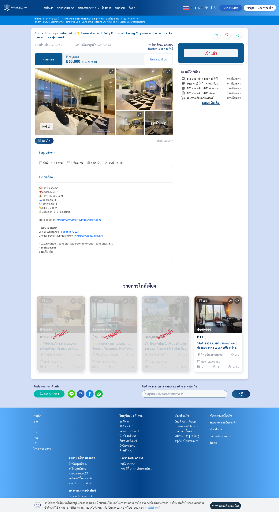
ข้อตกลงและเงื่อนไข (221, 415)
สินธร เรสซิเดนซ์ (128, 440)
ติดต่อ (131, 7)
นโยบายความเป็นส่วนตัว (223, 422)
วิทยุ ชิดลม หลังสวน (131, 415)
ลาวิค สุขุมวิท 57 (77, 468)
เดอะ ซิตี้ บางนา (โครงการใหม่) (136, 468)
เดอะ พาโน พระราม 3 (80, 496)
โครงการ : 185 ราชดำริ (160, 48)
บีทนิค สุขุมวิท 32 (78, 463)
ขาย (36, 421)
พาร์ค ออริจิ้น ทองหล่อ (80, 478)
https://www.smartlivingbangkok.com (79, 219)
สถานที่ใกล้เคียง (190, 71)
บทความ (120, 7)
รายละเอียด (46, 177)
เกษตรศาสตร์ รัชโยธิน (186, 426)
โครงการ (106, 7)
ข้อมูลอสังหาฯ (47, 152)
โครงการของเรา (42, 448)
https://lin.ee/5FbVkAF (89, 235)
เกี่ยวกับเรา (216, 429)
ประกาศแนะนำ (65, 7)
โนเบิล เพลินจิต (128, 436)
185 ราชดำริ (130, 18)
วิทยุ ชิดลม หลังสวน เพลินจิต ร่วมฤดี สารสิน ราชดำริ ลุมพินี (92, 18)
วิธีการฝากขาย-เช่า (220, 436)
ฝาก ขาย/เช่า (231, 7)
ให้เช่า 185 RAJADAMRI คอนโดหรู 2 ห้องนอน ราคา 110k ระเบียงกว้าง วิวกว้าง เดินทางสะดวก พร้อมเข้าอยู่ (217, 346)
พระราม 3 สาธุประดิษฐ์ (82, 490)
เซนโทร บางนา (127, 463)
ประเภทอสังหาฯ (87, 7)
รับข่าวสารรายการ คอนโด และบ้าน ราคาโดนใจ (169, 386)
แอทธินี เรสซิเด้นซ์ (129, 431)
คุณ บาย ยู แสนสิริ (78, 473)
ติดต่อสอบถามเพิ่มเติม (47, 386)
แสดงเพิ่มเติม (211, 103)
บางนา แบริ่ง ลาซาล (131, 457)
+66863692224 (70, 231)
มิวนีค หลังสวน (127, 445)
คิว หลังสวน (126, 450)
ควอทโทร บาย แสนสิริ (80, 483)
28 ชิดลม (124, 421)
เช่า (35, 426)
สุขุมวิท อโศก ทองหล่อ (82, 457)
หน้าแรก (48, 7)
